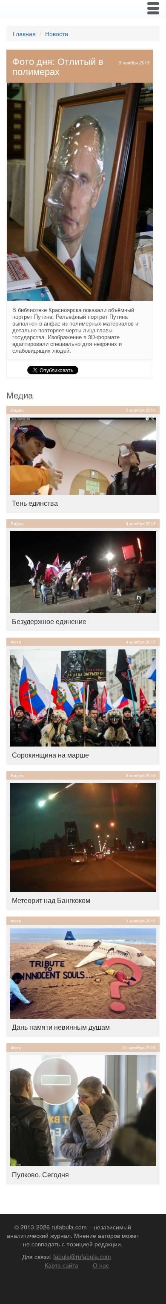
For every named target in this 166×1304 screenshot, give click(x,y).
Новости (56, 33)
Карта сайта (61, 1265)
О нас (101, 1265)
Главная (24, 33)
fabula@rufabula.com (82, 1256)
